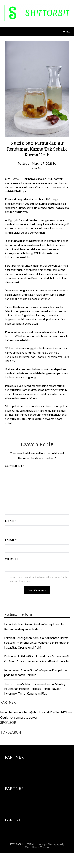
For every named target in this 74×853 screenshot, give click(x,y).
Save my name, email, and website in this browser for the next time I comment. (38, 578)
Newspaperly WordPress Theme (44, 845)
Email (11, 540)
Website (12, 559)
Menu (66, 31)
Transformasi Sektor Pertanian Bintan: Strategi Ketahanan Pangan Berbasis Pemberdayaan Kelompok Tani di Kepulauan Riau (35, 688)
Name (11, 521)
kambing (37, 168)
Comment (14, 465)
